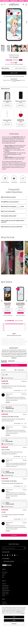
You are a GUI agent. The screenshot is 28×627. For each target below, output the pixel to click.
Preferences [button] (22, 613)
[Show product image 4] (19, 48)
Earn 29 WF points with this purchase (15, 76)
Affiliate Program (5, 592)
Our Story (4, 573)
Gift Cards (4, 583)
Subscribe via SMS (5, 551)
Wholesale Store (5, 588)
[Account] (23, 4)
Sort (16, 370)
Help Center (4, 603)
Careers (3, 595)
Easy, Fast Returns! (14, 78)
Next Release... (5, 572)
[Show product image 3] (14, 48)
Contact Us (4, 602)
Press (3, 575)
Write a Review (16, 366)
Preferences (14, 623)
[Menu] (1, 4)
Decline (14, 620)
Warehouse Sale (5, 593)
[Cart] (26, 4)
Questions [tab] (11, 361)
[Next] (26, 300)
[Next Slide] (26, 342)
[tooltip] (18, 347)
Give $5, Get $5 (5, 587)
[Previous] (1, 300)
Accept (14, 616)
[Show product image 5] (25, 48)
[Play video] (12, 257)
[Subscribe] (24, 548)
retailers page (17, 80)
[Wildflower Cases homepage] (14, 4)
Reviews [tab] (4, 361)
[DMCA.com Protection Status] (14, 565)
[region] (14, 342)
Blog (3, 577)
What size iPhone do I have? (20, 68)
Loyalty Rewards (5, 585)
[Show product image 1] (3, 48)
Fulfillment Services (6, 590)
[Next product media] (26, 22)
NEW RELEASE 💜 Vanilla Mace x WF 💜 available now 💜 (14, 0)
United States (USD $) (8, 561)
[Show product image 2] (8, 48)
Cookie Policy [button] (18, 611)
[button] (4, 4)
